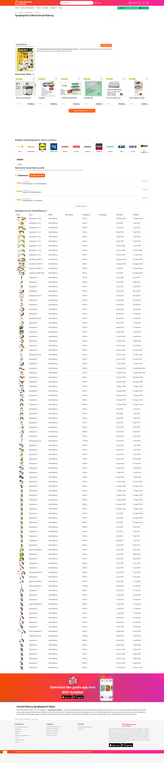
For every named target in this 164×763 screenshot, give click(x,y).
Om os (17, 737)
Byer (60, 8)
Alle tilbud (21, 12)
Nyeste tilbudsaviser (27, 8)
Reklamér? (18, 729)
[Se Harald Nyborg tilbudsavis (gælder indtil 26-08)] (25, 59)
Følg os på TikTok (51, 735)
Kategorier (53, 8)
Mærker (17, 733)
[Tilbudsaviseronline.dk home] (23, 2)
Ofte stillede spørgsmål (21, 727)
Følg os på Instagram (52, 731)
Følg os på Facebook (52, 728)
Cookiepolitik (88, 751)
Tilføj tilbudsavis (19, 740)
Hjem (17, 8)
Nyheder (17, 742)
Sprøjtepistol (28, 12)
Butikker (45, 8)
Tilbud (38, 8)
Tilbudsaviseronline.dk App (22, 735)
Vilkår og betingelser (66, 751)
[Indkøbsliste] (147, 2)
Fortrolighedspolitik (78, 751)
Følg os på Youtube (51, 733)
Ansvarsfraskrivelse (54, 751)
